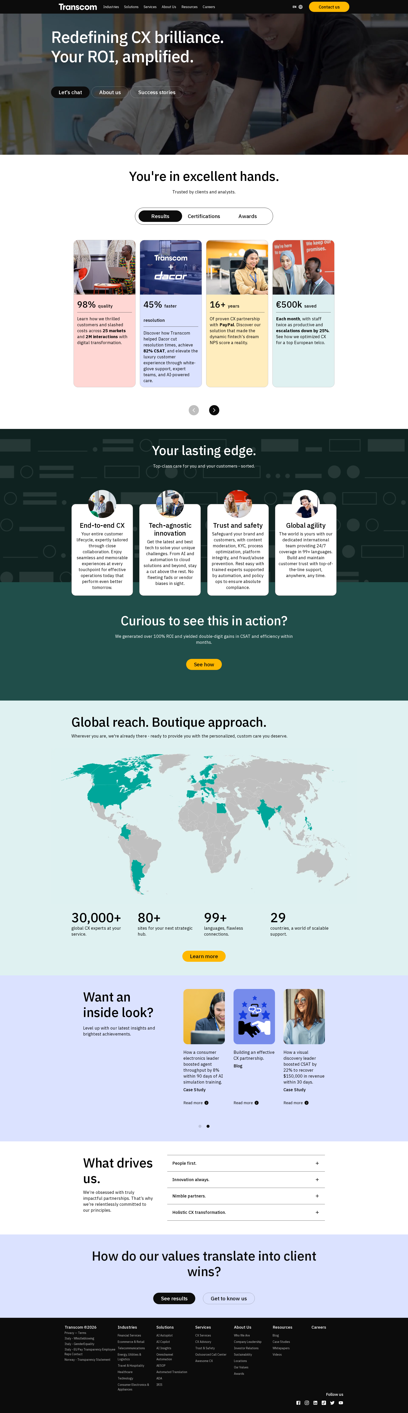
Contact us (329, 7)
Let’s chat (70, 92)
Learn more (204, 956)
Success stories (156, 92)
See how (204, 664)
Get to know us (229, 1298)
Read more (193, 1102)
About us (110, 92)
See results (174, 1298)
